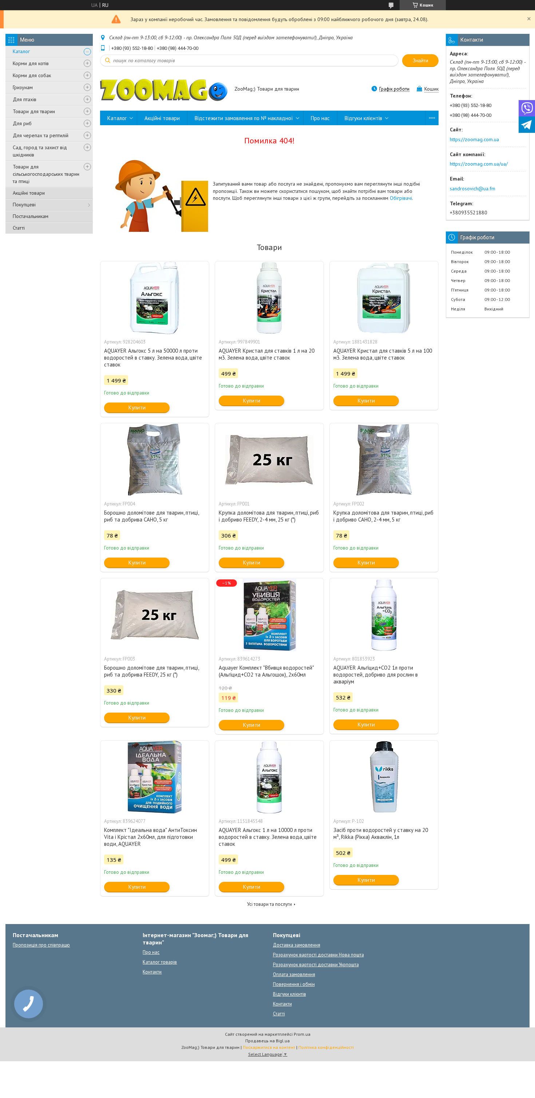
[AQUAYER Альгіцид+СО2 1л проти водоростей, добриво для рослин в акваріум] (384, 614)
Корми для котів (31, 63)
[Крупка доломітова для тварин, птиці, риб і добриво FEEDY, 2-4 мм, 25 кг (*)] (269, 459)
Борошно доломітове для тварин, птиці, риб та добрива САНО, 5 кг (151, 516)
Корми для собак (32, 75)
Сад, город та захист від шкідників (40, 151)
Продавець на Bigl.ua (267, 1040)
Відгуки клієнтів (363, 118)
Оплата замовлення (294, 974)
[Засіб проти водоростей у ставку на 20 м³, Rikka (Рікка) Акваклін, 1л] (384, 777)
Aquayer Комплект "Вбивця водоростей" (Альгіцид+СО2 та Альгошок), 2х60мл (266, 671)
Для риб (22, 123)
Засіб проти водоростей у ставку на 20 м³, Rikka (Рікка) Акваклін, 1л (380, 833)
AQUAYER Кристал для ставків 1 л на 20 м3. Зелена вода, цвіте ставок (266, 354)
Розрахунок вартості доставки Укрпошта (316, 965)
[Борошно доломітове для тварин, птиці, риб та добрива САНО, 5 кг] (154, 459)
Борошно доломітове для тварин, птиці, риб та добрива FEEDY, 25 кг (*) (151, 671)
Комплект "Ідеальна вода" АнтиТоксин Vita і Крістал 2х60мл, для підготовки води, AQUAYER (150, 837)
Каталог (21, 51)
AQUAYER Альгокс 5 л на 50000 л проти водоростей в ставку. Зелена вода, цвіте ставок (153, 357)
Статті (19, 228)
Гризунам (23, 87)
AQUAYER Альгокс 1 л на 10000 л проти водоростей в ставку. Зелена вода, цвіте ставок (268, 837)
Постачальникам (30, 216)
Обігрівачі (401, 198)
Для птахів (24, 99)
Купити (137, 407)
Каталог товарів (160, 962)
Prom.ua (302, 1034)
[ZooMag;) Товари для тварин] (163, 89)
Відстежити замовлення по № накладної (244, 118)
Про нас (320, 118)
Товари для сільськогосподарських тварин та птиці (46, 174)
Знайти (420, 60)
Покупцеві (24, 204)
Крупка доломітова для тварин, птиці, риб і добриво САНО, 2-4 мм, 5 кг (383, 516)
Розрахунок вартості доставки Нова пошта (318, 955)
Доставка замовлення (296, 945)
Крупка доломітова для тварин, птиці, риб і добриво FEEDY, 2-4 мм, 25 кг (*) (269, 516)
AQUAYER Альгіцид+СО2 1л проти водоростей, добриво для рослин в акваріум (375, 674)
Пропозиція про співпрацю (41, 945)
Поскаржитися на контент (269, 1047)
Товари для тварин (34, 111)
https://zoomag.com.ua (474, 139)
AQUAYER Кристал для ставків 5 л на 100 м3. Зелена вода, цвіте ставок (382, 354)
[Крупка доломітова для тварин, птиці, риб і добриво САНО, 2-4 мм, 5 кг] (384, 459)
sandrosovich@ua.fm (472, 188)
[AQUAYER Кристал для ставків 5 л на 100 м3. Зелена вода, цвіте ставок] (384, 297)
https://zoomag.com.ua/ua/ (479, 163)
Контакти (152, 972)
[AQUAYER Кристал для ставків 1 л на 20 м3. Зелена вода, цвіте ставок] (269, 297)
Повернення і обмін (294, 984)
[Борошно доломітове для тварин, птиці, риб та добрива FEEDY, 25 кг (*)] (154, 614)
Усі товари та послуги (269, 904)
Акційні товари (29, 193)
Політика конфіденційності (326, 1047)
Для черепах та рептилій (40, 135)
